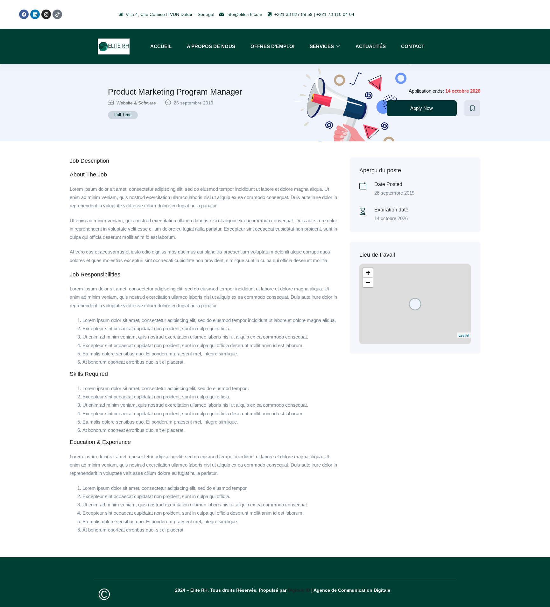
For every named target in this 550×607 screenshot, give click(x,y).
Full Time (122, 114)
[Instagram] (46, 14)
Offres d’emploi (272, 46)
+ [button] (368, 273)
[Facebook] (24, 14)
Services (322, 46)
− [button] (368, 282)
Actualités (371, 46)
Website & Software (136, 102)
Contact (412, 46)
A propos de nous (211, 46)
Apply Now (421, 108)
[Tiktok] (57, 14)
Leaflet (464, 335)
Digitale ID (299, 590)
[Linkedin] (35, 14)
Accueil (161, 46)
